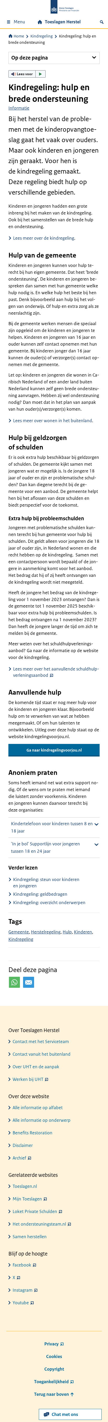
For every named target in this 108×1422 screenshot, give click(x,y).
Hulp (67, 932)
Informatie (18, 108)
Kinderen (83, 932)
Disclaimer (23, 1145)
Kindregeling (41, 36)
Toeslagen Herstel (63, 22)
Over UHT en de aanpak (36, 1067)
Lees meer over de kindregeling (43, 238)
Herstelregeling (46, 932)
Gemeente (18, 932)
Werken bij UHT (28, 1079)
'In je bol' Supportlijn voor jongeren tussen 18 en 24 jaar (45, 847)
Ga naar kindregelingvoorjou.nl (54, 750)
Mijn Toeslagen (27, 1199)
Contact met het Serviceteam (41, 1041)
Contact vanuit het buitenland (42, 1054)
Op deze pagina (29, 58)
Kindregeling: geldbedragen (40, 894)
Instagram (23, 1290)
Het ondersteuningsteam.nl (39, 1224)
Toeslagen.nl (25, 1186)
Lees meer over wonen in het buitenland (52, 420)
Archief (19, 1158)
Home (19, 36)
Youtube (21, 1303)
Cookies (54, 1356)
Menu (19, 22)
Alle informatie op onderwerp (42, 1120)
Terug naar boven (52, 1394)
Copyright (54, 1369)
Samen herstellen (30, 1236)
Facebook (22, 1265)
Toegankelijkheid (51, 1382)
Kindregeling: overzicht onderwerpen (49, 902)
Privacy (51, 1344)
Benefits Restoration (32, 1133)
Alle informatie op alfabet (38, 1107)
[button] (27, 74)
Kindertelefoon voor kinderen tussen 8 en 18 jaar (52, 827)
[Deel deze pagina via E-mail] (28, 982)
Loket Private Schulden (35, 1211)
